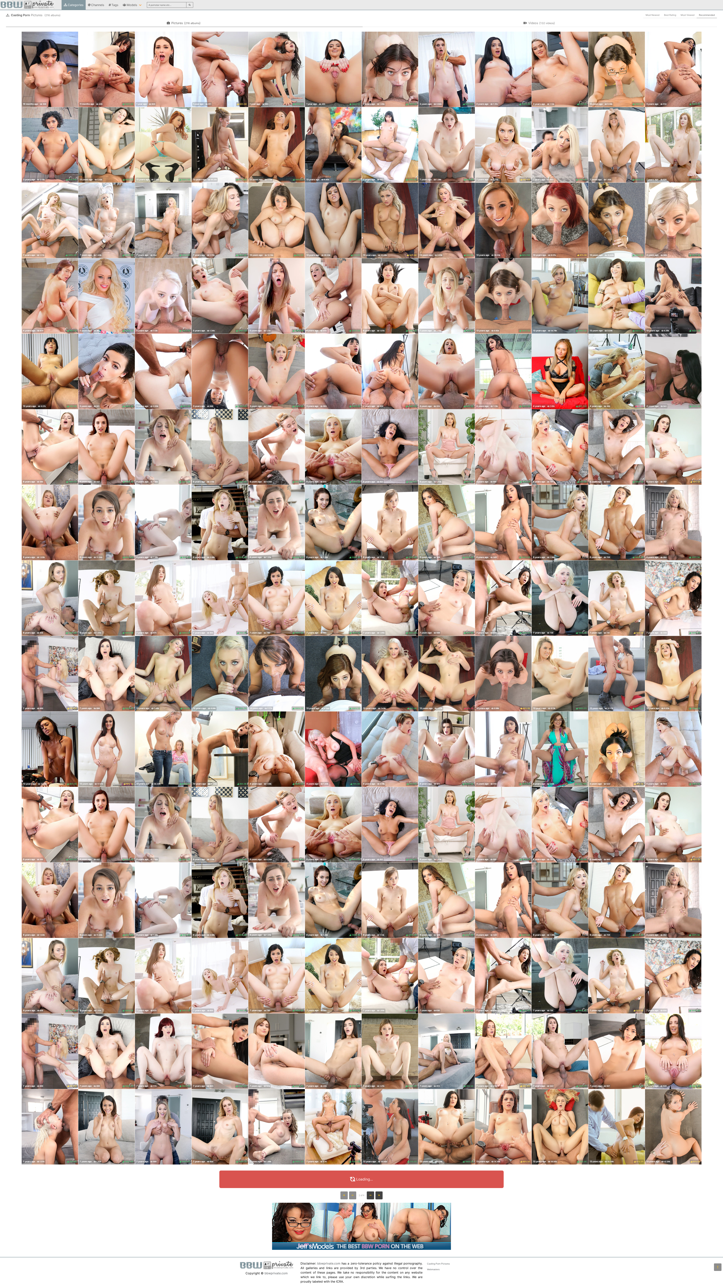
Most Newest (653, 15)
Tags (114, 5)
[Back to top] (717, 1267)
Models (132, 5)
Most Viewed (687, 15)
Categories (75, 5)
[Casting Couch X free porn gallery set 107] (50, 522)
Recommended (707, 15)
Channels (97, 5)
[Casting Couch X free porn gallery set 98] (560, 522)
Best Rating (670, 15)
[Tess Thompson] (163, 69)
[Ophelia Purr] (50, 69)
